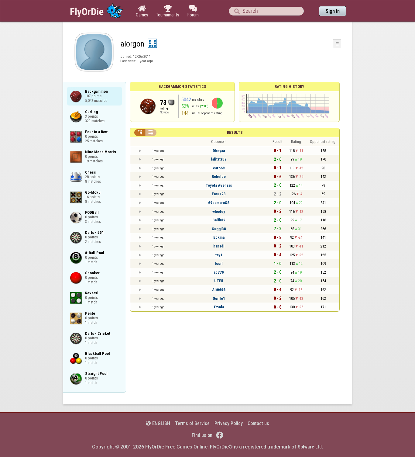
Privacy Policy (228, 423)
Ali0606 (218, 289)
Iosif (219, 263)
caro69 (219, 168)
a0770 (219, 272)
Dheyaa (219, 150)
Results (235, 132)
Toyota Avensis (219, 185)
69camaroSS (219, 202)
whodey (218, 211)
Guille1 (219, 298)
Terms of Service (192, 423)
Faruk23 (219, 194)
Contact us (258, 423)
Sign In (333, 11)
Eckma (219, 237)
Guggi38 (219, 229)
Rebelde (219, 176)
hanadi (219, 246)
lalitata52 (219, 159)
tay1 (218, 255)
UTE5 (218, 281)
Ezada (219, 307)
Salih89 (218, 220)
